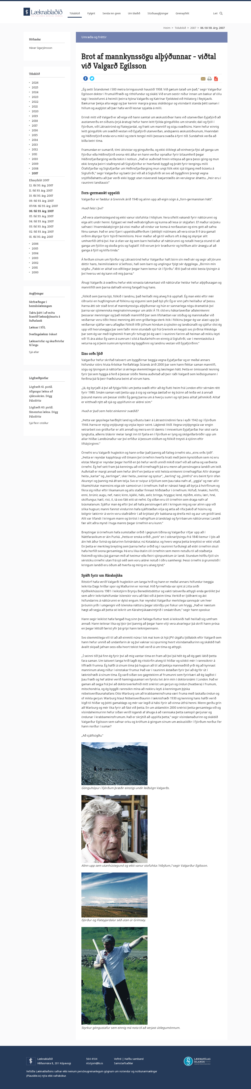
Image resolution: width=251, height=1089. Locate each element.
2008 (35, 168)
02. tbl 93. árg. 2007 (41, 232)
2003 (35, 258)
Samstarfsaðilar (123, 1063)
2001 (35, 267)
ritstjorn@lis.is (94, 1063)
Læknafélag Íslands (197, 1061)
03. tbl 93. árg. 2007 (41, 226)
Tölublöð (180, 28)
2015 (35, 135)
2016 (35, 130)
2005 (35, 248)
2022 (35, 102)
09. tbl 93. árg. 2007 (41, 201)
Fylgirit (91, 13)
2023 (35, 97)
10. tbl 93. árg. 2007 (41, 196)
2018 (35, 121)
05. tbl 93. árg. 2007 (41, 216)
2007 (193, 28)
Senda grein (203, 79)
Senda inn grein (112, 13)
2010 (35, 159)
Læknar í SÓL (37, 327)
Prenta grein (209, 79)
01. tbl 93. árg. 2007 (41, 237)
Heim (166, 28)
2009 (35, 164)
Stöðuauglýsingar (158, 13)
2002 (35, 263)
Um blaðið (134, 13)
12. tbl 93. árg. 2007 (41, 185)
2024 (35, 92)
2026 (35, 83)
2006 (35, 244)
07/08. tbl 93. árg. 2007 (43, 206)
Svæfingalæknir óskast (43, 334)
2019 (35, 116)
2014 (35, 140)
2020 (35, 111)
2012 (35, 149)
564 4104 (91, 1059)
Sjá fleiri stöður (39, 423)
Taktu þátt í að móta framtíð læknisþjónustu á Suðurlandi (44, 317)
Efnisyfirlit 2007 (39, 180)
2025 (35, 87)
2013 (35, 145)
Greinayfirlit (182, 13)
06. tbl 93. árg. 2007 (212, 28)
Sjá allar (34, 352)
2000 (35, 272)
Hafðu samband (134, 1059)
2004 (35, 253)
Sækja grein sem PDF (216, 79)
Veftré (117, 1059)
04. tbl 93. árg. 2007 (41, 221)
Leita (221, 13)
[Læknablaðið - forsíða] (43, 9)
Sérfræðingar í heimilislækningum (40, 304)
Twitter (92, 78)
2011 (34, 154)
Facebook (85, 78)
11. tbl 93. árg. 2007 (41, 190)
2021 (35, 106)
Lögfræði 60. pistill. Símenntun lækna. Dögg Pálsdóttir (43, 411)
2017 (34, 126)
